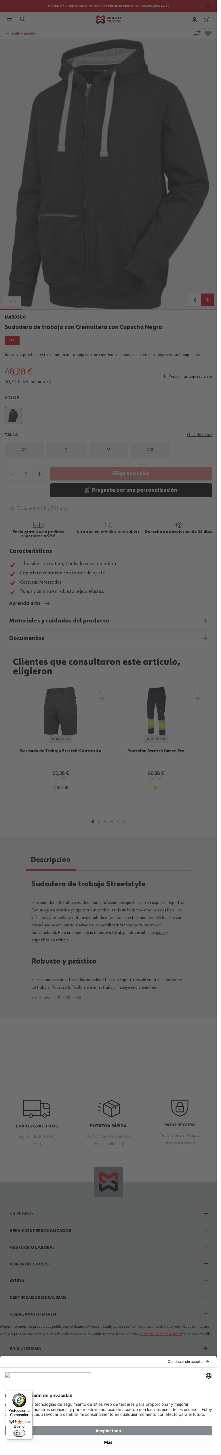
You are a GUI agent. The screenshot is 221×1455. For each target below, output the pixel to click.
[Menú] (29, 1393)
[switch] (19, 1433)
